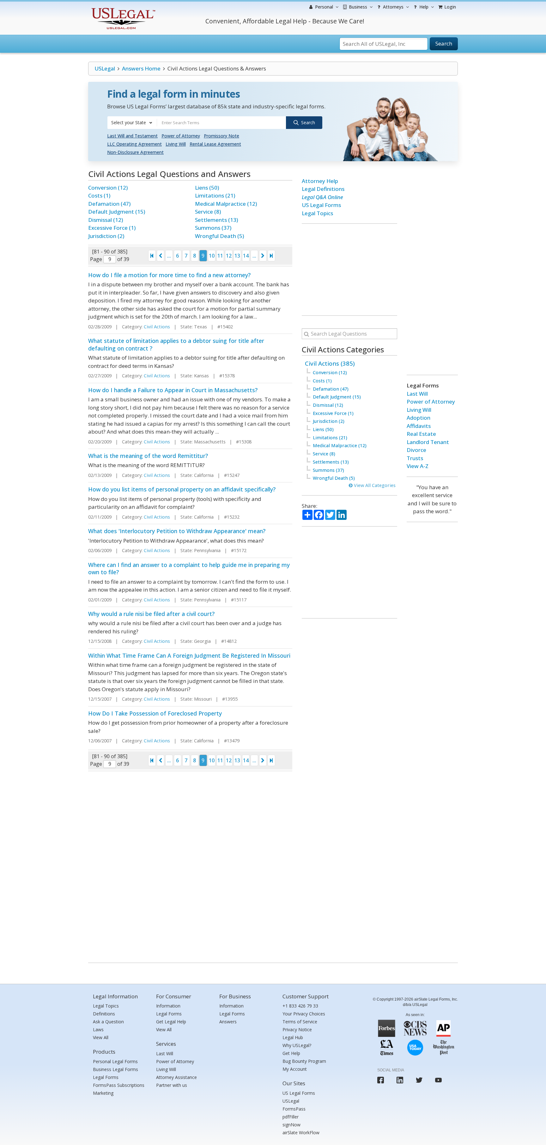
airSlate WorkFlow (300, 1133)
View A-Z (417, 466)
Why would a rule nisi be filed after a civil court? (151, 614)
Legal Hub (292, 1037)
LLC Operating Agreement (134, 144)
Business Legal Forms (115, 1069)
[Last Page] (271, 255)
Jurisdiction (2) (106, 236)
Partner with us (171, 1085)
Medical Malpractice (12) (226, 203)
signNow (291, 1125)
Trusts (415, 458)
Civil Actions (157, 327)
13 (237, 255)
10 (212, 255)
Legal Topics (317, 213)
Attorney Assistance (176, 1077)
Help (423, 7)
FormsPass (294, 1109)
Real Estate (421, 433)
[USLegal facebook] (380, 1080)
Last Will (417, 393)
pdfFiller (290, 1117)
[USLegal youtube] (438, 1080)
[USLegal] (122, 8)
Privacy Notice (297, 1029)
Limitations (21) (215, 195)
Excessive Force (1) (112, 227)
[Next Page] (263, 255)
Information (168, 1006)
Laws (98, 1029)
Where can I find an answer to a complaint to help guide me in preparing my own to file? (189, 568)
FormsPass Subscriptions (118, 1085)
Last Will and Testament (132, 136)
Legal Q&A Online (322, 197)
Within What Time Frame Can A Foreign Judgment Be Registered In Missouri (189, 655)
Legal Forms (105, 1077)
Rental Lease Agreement (215, 144)
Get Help (291, 1053)
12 (229, 255)
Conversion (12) (108, 187)
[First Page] (152, 255)
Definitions (104, 1014)
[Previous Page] (160, 255)
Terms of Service (299, 1022)
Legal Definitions (323, 188)
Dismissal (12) (105, 219)
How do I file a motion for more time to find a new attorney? (169, 275)
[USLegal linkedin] (400, 1080)
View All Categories (374, 485)
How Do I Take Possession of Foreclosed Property (155, 713)
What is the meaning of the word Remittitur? (148, 456)
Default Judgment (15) (116, 211)
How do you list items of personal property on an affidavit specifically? (182, 489)
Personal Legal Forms (115, 1061)
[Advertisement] (349, 269)
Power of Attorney (180, 136)
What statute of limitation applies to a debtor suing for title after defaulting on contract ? (176, 344)
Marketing (103, 1093)
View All (100, 1037)
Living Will (176, 144)
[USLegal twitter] (419, 1080)
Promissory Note (221, 136)
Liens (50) (207, 187)
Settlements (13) (216, 219)
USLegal (104, 68)
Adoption (418, 417)
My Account (294, 1069)
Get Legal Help (171, 1022)
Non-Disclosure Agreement (135, 152)
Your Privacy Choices (303, 1014)
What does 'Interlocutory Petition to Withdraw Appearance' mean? (176, 531)
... (169, 255)
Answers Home (141, 68)
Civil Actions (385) (330, 363)
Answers (228, 1022)
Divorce (416, 450)
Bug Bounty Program (304, 1061)
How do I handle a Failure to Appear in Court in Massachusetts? (173, 390)
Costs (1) (99, 195)
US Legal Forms (321, 205)
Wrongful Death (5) (219, 236)
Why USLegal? (296, 1045)
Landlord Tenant (428, 442)
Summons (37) (213, 227)
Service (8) (208, 211)
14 (246, 255)
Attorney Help (320, 181)
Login (449, 7)
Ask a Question (108, 1022)
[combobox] (132, 122)
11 (220, 255)
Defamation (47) (109, 203)
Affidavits (419, 425)
